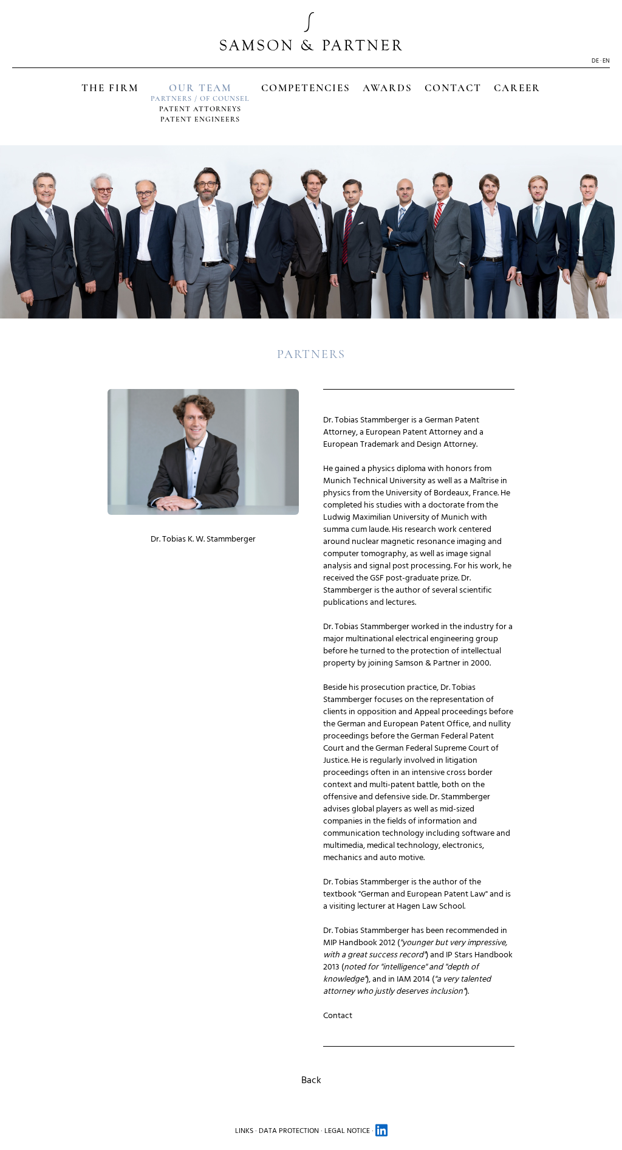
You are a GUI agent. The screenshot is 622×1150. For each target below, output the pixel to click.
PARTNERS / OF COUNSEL (200, 98)
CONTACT (453, 87)
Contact (337, 1015)
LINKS (244, 1131)
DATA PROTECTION (289, 1131)
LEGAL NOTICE (347, 1131)
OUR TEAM (200, 87)
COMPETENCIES (305, 87)
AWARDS (387, 87)
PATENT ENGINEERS (200, 119)
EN (606, 61)
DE (595, 61)
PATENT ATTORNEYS (200, 109)
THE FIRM (109, 87)
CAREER (517, 87)
